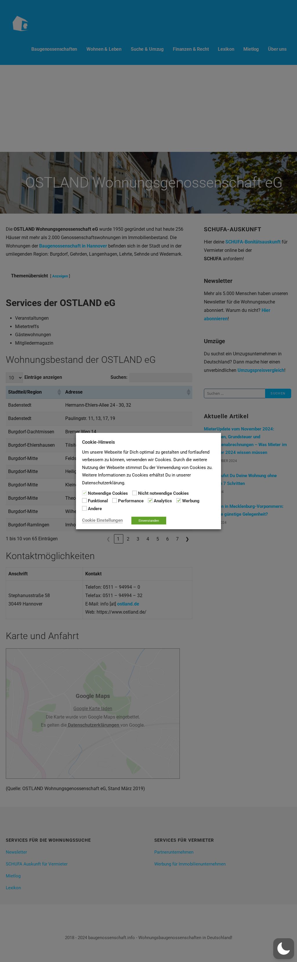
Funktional (98, 500)
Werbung (191, 500)
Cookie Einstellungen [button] (102, 520)
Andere (95, 508)
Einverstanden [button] (149, 521)
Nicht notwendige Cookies (163, 493)
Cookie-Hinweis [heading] (98, 442)
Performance (131, 500)
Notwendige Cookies (108, 493)
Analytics (163, 500)
